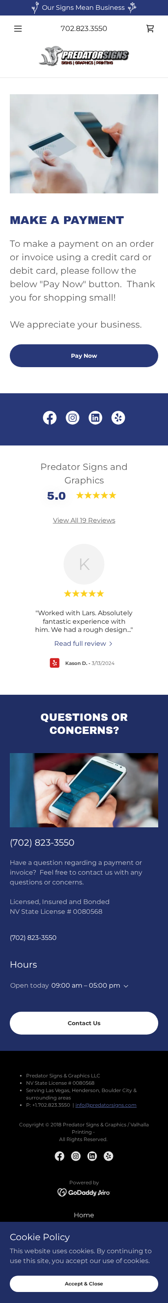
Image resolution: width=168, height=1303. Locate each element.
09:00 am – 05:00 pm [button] (85, 985)
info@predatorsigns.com (106, 1105)
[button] (21, 28)
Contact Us (84, 1023)
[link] (150, 28)
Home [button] (84, 1215)
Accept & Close (84, 1284)
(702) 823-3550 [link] (33, 938)
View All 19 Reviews (84, 520)
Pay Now (84, 355)
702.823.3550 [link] (84, 28)
